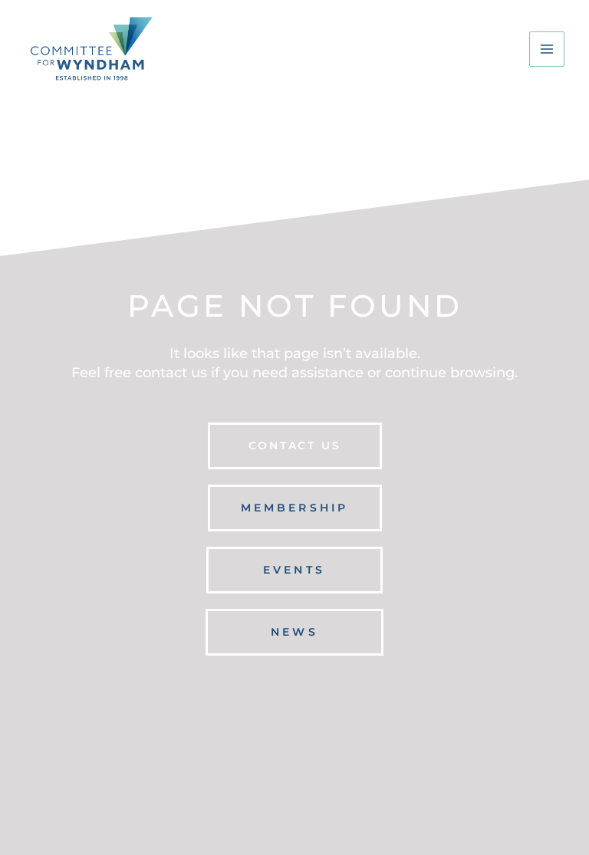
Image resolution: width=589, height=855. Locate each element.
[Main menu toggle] (546, 49)
